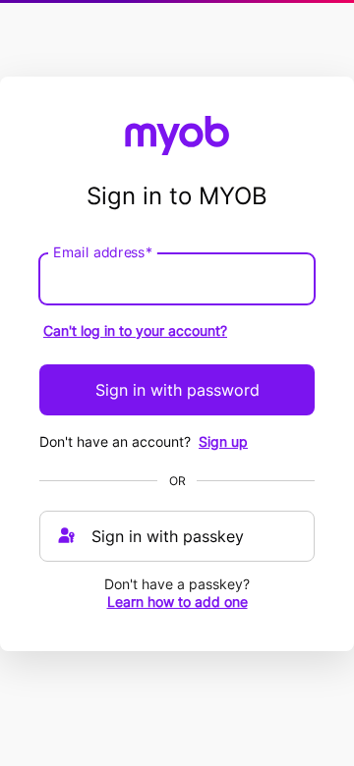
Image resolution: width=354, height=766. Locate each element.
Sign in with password (177, 390)
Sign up (223, 441)
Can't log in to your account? (135, 330)
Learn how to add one (177, 601)
